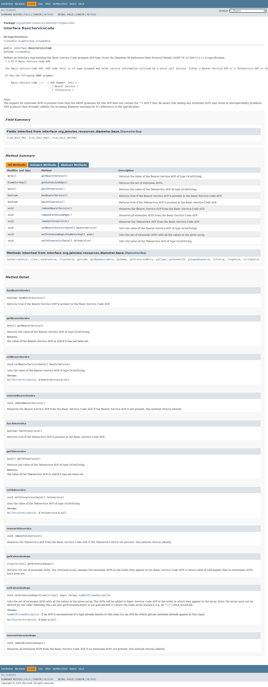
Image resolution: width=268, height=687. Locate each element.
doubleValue (49, 259)
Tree (48, 4)
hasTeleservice (51, 201)
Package (20, 4)
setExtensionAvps (53, 234)
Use (40, 4)
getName (121, 259)
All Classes (8, 10)
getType (161, 259)
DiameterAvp (26, 41)
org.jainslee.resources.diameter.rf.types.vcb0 (45, 22)
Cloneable (10, 41)
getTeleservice (51, 188)
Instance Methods (43, 164)
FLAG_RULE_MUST (39, 137)
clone (34, 259)
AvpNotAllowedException (95, 595)
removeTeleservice (53, 221)
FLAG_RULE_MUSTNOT (64, 137)
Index (72, 4)
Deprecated (60, 4)
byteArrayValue (17, 259)
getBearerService (53, 175)
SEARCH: (223, 11)
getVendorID (177, 259)
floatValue (67, 259)
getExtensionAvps (53, 182)
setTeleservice (51, 240)
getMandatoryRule (102, 259)
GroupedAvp (43, 41)
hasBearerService (53, 195)
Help (81, 4)
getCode (82, 259)
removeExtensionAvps (55, 214)
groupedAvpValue (199, 259)
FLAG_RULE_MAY (16, 137)
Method (48, 14)
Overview (7, 4)
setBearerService (53, 227)
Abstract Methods (74, 164)
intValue (218, 259)
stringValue (251, 259)
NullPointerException (21, 379)
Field (27, 14)
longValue (233, 259)
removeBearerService (55, 208)
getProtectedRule (141, 259)
